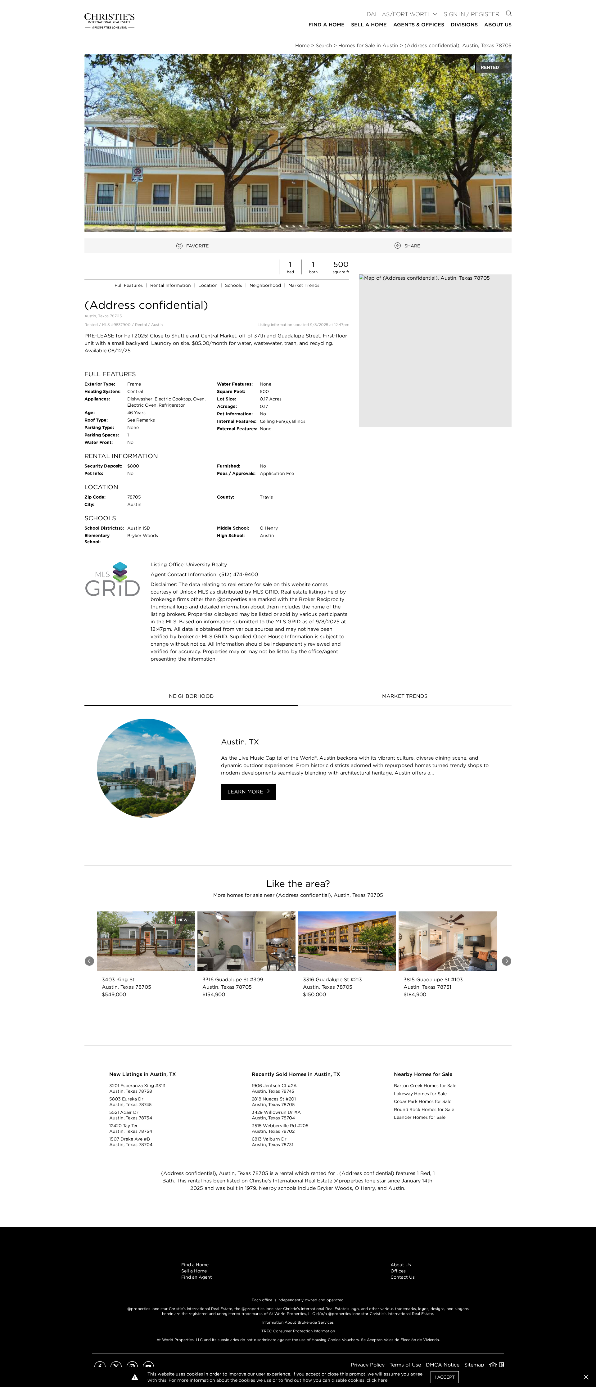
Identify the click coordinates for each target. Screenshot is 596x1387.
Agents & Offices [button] (418, 25)
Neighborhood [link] (266, 285)
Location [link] (208, 285)
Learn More (246, 792)
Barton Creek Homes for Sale (425, 1085)
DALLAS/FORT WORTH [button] (399, 14)
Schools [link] (234, 285)
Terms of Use (405, 1365)
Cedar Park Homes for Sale (422, 1101)
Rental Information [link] (171, 285)
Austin (157, 324)
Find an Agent (196, 1277)
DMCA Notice (442, 1365)
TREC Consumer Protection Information (298, 1331)
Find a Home (195, 1264)
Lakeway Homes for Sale (420, 1093)
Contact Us (403, 1277)
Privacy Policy (368, 1365)
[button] (435, 350)
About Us (401, 1264)
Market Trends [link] (303, 285)
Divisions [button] (464, 25)
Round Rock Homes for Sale (424, 1109)
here (382, 1380)
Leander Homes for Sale (419, 1117)
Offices (398, 1270)
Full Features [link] (129, 285)
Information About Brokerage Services (298, 1322)
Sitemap (474, 1365)
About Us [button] (498, 25)
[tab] (191, 697)
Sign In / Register (471, 14)
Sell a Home (194, 1270)
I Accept (445, 1377)
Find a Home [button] (327, 25)
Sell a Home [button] (369, 25)
